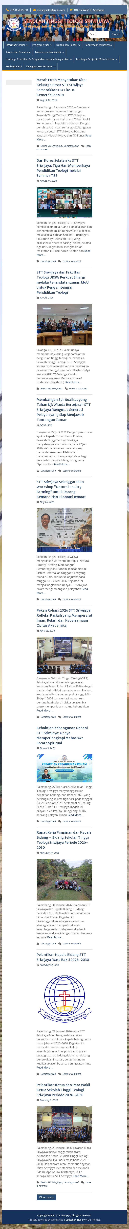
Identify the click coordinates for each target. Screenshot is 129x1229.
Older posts (46, 1197)
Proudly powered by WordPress (46, 1219)
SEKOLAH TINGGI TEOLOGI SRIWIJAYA (66, 21)
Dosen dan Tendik (66, 44)
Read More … (73, 382)
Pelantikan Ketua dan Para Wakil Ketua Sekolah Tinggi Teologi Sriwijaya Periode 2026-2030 (63, 1090)
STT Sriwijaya (96, 10)
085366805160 (19, 10)
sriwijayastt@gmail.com (51, 10)
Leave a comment (72, 261)
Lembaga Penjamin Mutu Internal (95, 59)
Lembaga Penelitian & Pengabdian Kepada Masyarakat (37, 59)
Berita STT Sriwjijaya (51, 145)
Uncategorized (71, 145)
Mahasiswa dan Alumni (48, 52)
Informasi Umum (15, 44)
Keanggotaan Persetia (39, 66)
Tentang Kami (14, 66)
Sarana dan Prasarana (18, 52)
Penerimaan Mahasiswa (98, 44)
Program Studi (40, 44)
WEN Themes (92, 1219)
